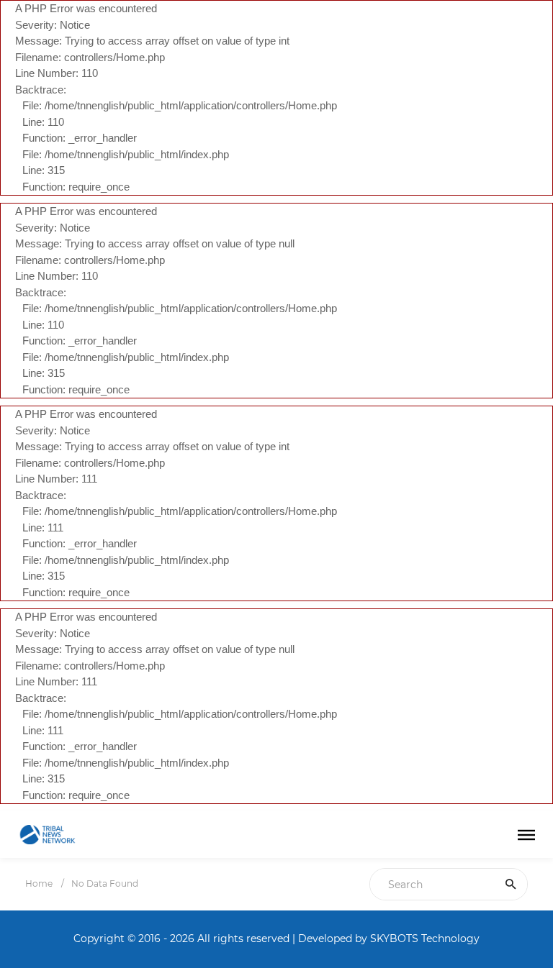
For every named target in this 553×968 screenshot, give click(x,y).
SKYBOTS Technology (425, 938)
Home (39, 883)
